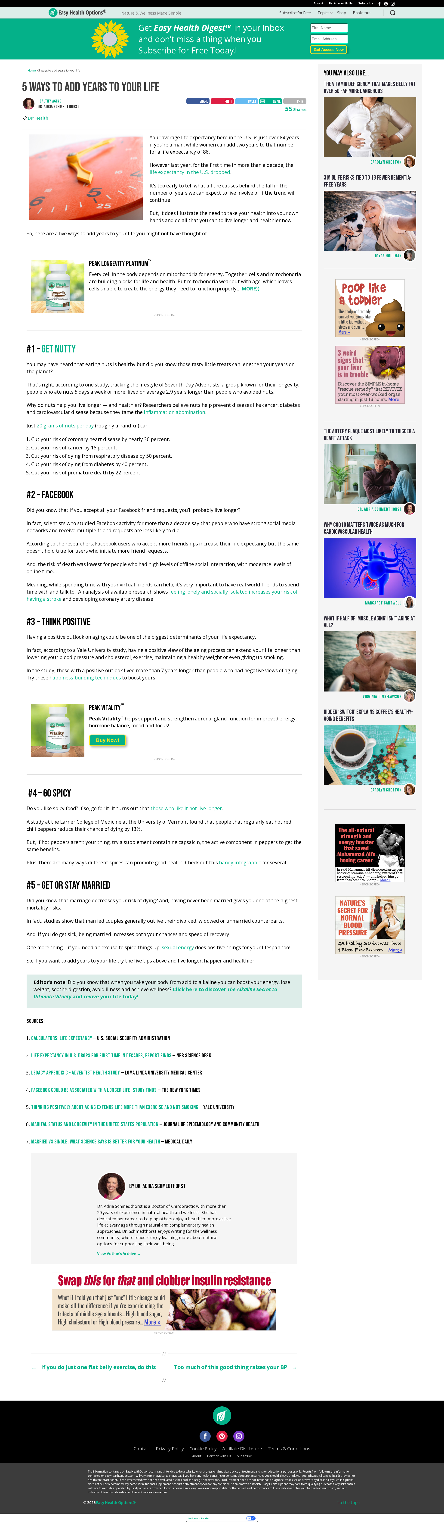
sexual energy (178, 948)
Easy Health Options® (116, 1502)
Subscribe (365, 3)
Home (32, 70)
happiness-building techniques (85, 678)
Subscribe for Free (295, 12)
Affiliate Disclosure (242, 1448)
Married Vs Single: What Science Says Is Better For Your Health (95, 1141)
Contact (142, 1448)
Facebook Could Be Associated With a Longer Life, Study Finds (94, 1090)
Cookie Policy (203, 1448)
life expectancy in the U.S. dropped (190, 172)
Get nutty (59, 349)
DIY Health (38, 118)
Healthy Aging (50, 101)
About (318, 3)
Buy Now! (107, 740)
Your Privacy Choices (229, 1518)
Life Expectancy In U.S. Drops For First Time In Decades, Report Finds (101, 1055)
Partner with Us (341, 3)
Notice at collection (198, 1518)
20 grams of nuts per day (65, 426)
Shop (341, 12)
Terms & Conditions (289, 1448)
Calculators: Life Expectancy (61, 1038)
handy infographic (240, 863)
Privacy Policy (170, 1448)
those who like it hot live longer (186, 809)
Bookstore (361, 12)
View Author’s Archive (119, 1253)
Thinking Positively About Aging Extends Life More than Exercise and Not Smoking (114, 1107)
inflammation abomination (174, 412)
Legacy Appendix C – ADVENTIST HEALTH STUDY (75, 1072)
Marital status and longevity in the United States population (94, 1124)
